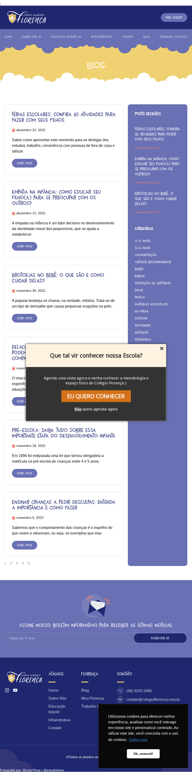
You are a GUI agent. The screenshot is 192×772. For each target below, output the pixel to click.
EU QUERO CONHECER (96, 396)
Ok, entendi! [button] (143, 754)
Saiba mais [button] (138, 740)
